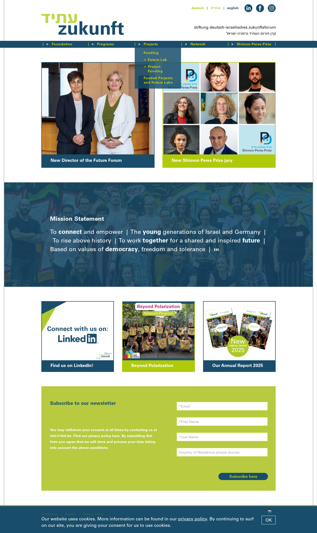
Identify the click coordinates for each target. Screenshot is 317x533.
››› (215, 249)
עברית (215, 8)
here (116, 436)
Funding (151, 52)
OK (268, 520)
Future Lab (157, 59)
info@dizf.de (60, 436)
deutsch (197, 8)
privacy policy (192, 519)
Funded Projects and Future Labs (158, 80)
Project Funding (155, 68)
